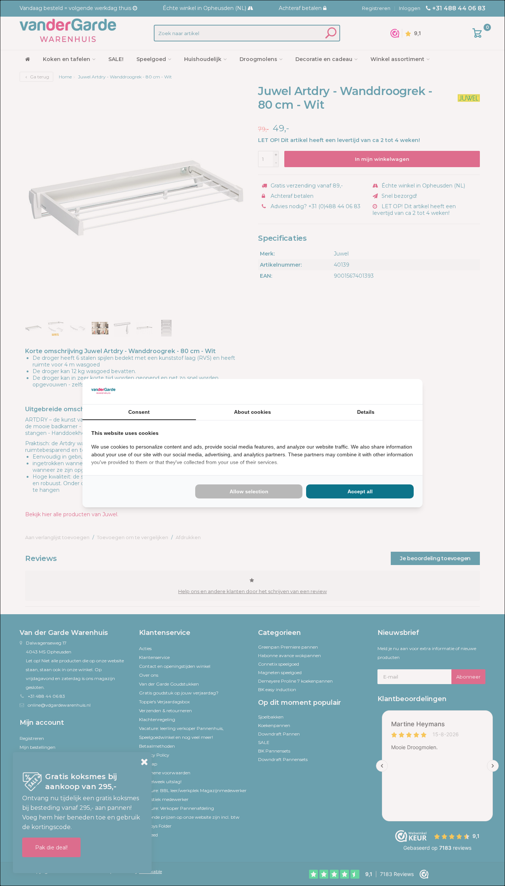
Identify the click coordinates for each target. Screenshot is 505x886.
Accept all (360, 491)
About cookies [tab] (252, 412)
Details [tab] (365, 412)
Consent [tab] (139, 412)
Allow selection (249, 491)
